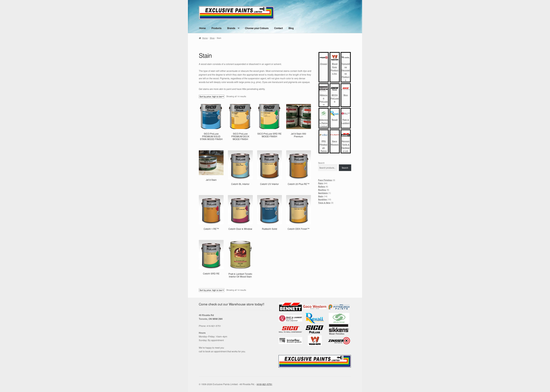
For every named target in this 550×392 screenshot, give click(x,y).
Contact (278, 28)
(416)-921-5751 (264, 384)
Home (202, 28)
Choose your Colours (256, 28)
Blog (291, 28)
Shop (212, 38)
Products (216, 28)
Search (321, 162)
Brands (231, 28)
